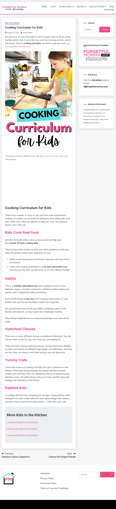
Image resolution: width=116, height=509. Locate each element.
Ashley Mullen (28, 33)
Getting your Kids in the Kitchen (22, 428)
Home (44, 6)
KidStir (10, 278)
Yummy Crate (16, 360)
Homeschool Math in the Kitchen (22, 435)
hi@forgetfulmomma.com (95, 86)
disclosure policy (51, 156)
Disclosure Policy (48, 483)
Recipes (81, 6)
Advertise (109, 10)
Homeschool (65, 6)
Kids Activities (97, 6)
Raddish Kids (16, 388)
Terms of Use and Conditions (54, 488)
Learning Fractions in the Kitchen (22, 422)
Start (53, 6)
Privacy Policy (47, 478)
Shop (111, 6)
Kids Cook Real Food (22, 232)
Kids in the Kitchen (12, 23)
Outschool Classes (20, 329)
